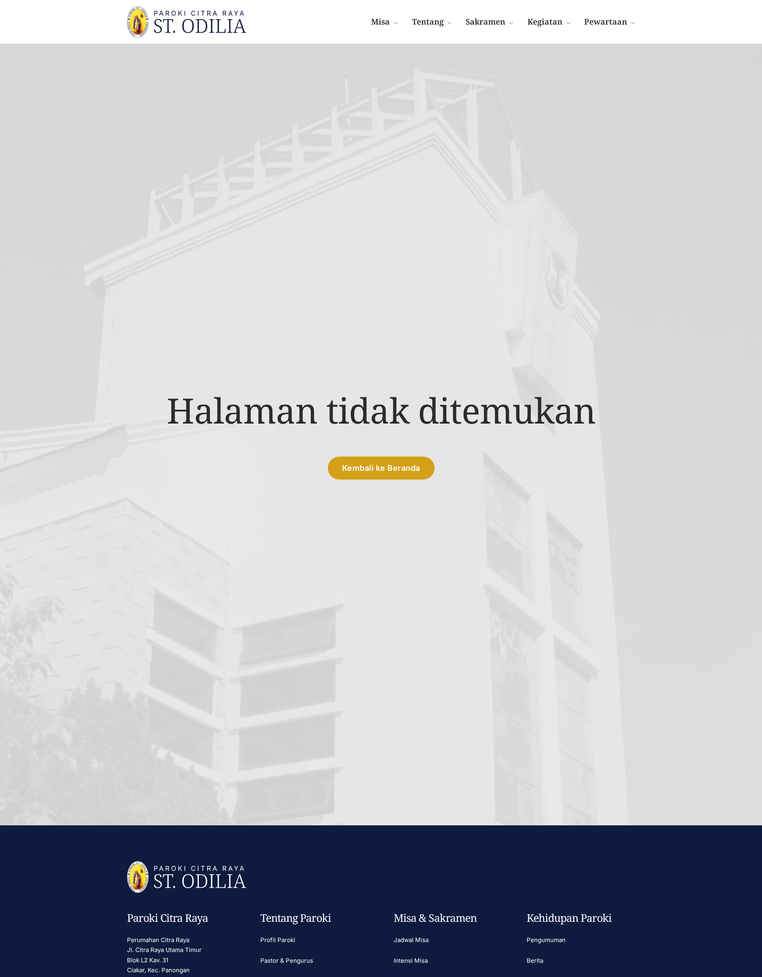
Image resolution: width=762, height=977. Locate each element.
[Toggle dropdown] (396, 22)
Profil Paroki (277, 940)
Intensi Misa (411, 960)
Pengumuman (546, 940)
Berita (535, 960)
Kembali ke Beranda (381, 468)
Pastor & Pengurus (286, 960)
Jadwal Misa (411, 940)
